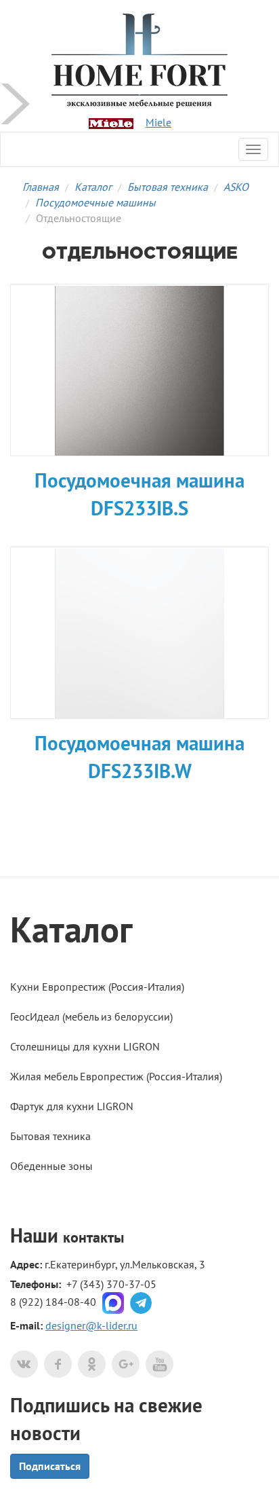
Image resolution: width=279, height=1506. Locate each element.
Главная (40, 187)
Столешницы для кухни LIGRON (85, 1046)
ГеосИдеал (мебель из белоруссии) (91, 1016)
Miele (158, 122)
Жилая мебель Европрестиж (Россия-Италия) (116, 1076)
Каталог (93, 187)
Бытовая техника (167, 187)
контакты (93, 1237)
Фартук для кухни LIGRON (71, 1106)
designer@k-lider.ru (91, 1325)
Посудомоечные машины (95, 202)
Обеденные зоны (51, 1166)
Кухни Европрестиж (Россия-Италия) (97, 986)
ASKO (236, 187)
